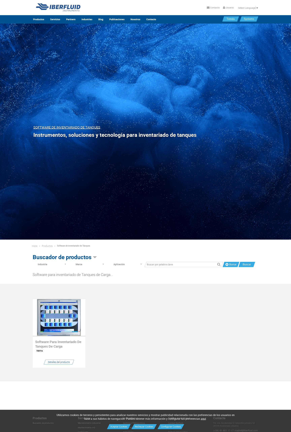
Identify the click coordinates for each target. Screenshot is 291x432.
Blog (100, 19)
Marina (40, 350)
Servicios (55, 19)
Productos (38, 19)
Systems (249, 19)
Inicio (34, 246)
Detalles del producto (59, 362)
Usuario (229, 7)
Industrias (87, 19)
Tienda (231, 19)
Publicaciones (116, 19)
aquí (203, 419)
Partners (70, 19)
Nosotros (135, 19)
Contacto (214, 7)
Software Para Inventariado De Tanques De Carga (58, 344)
